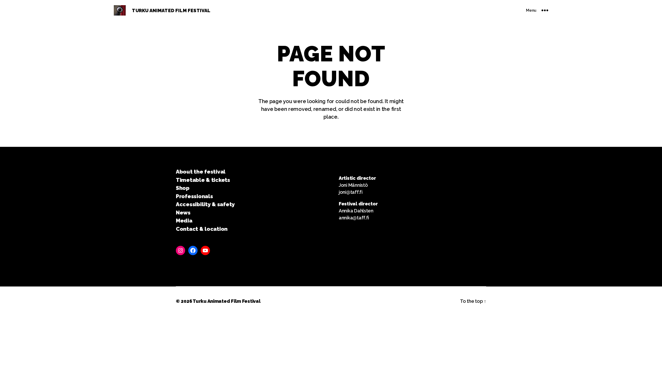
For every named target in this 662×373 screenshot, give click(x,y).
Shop (183, 188)
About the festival (200, 171)
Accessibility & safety (205, 204)
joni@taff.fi (351, 192)
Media (184, 220)
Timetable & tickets (203, 180)
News (183, 212)
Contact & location (202, 229)
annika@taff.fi (354, 217)
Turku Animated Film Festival (226, 301)
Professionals (194, 196)
